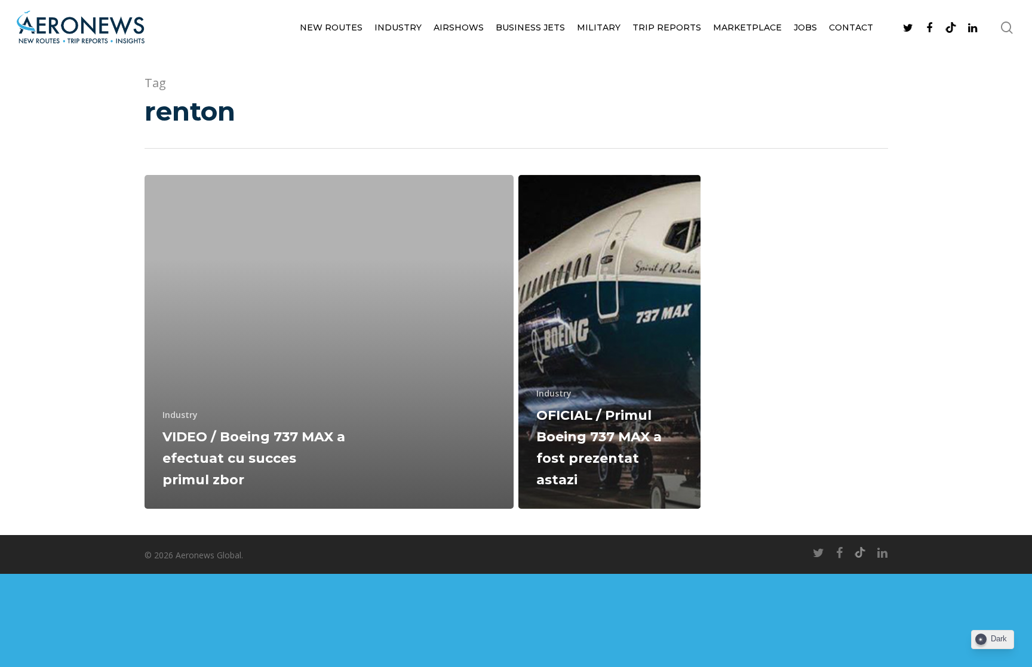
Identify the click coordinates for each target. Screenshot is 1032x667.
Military (599, 27)
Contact (851, 27)
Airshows (459, 27)
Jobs (805, 27)
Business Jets (530, 27)
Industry (398, 27)
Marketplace (747, 27)
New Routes (331, 27)
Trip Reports (666, 27)
